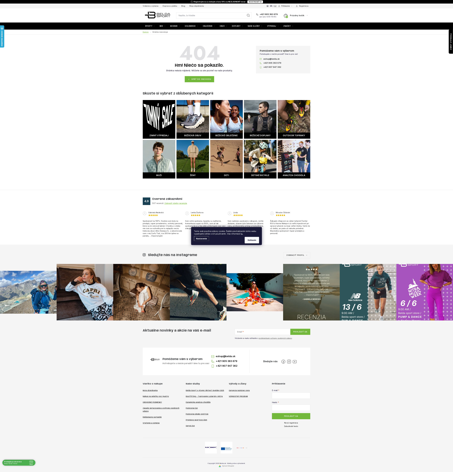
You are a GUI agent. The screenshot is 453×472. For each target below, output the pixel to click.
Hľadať (248, 15)
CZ (275, 6)
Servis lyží (190, 426)
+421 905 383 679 (268, 14)
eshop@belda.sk (271, 59)
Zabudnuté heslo (291, 426)
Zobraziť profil (295, 255)
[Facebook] (283, 361)
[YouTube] (295, 361)
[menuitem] (150, 26)
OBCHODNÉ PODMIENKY (152, 402)
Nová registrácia (291, 423)
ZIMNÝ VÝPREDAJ (451, 41)
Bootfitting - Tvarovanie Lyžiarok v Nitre (204, 396)
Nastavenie (201, 238)
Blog (183, 6)
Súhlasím (252, 240)
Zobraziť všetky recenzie (175, 203)
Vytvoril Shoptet (228, 466)
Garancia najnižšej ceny (239, 390)
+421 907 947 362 (272, 67)
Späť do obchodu (201, 79)
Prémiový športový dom (196, 420)
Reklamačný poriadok (152, 417)
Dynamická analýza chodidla (198, 402)
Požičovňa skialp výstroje (197, 414)
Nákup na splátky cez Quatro (156, 396)
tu (242, 234)
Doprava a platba (170, 6)
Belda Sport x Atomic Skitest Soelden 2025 (205, 390)
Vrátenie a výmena (150, 6)
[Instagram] (289, 361)
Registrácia (303, 6)
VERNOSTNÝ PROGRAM (238, 396)
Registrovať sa (255, 2)
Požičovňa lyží (192, 408)
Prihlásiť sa (300, 332)
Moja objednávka (196, 6)
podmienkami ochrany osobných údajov (275, 338)
